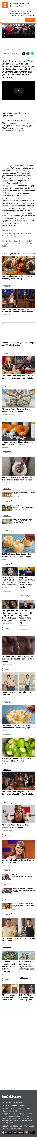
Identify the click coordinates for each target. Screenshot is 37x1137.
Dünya (22, 1105)
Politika (4, 1111)
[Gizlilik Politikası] (17, 1125)
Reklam (11, 1102)
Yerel (28, 1108)
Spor (12, 1108)
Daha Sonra (18, 20)
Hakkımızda (5, 1102)
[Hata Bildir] (21, 1128)
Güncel (14, 1105)
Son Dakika (5, 1105)
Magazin (20, 1108)
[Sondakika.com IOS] (7, 1133)
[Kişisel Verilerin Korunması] (26, 1126)
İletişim (16, 1102)
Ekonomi (5, 1108)
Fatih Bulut (8, 113)
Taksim (27, 188)
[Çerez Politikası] (13, 1126)
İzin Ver (30, 20)
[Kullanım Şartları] (6, 1125)
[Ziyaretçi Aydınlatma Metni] (9, 1128)
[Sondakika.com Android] (18, 1133)
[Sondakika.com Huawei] (30, 1133)
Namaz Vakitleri (15, 1111)
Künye (20, 1102)
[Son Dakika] (18, 1096)
